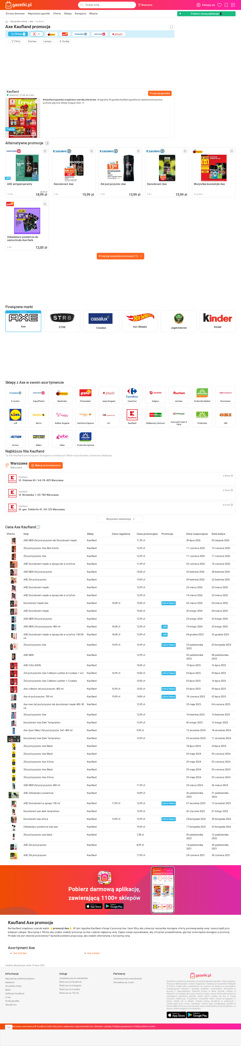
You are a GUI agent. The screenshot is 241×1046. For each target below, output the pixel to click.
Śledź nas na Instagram (70, 985)
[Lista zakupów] (233, 5)
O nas (8, 997)
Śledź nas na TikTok (69, 993)
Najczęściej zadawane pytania (19, 978)
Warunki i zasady (103, 1026)
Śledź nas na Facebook (70, 982)
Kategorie (80, 13)
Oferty (57, 13)
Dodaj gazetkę (12, 1001)
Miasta (93, 13)
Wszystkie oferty (19, 21)
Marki (8, 990)
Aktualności (11, 1004)
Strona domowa (15, 13)
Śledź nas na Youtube (69, 989)
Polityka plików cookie (144, 1026)
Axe (31, 21)
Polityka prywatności (122, 1026)
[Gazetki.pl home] (19, 5)
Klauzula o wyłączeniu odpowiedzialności (73, 1026)
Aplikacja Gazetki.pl (14, 993)
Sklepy (68, 13)
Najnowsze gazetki (39, 13)
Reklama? (10, 982)
